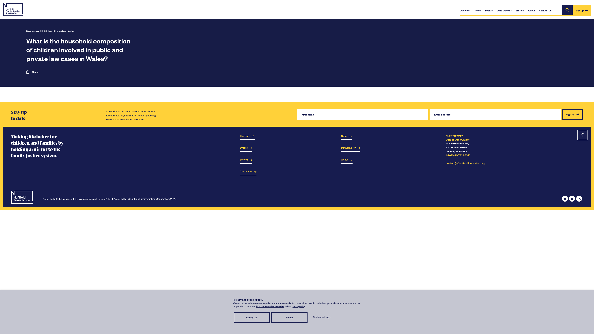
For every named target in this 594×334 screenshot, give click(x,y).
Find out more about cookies (270, 306)
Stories (244, 159)
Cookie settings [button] (321, 317)
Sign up (583, 12)
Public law (46, 31)
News (344, 136)
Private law (60, 31)
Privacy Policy (104, 198)
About (344, 159)
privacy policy (298, 306)
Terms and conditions (85, 198)
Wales (71, 31)
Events (244, 147)
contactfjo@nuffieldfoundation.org (465, 163)
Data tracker (32, 31)
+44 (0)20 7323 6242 (458, 155)
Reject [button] (289, 317)
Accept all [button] (252, 317)
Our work (245, 136)
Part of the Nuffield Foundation (57, 198)
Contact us (246, 171)
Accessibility (120, 198)
